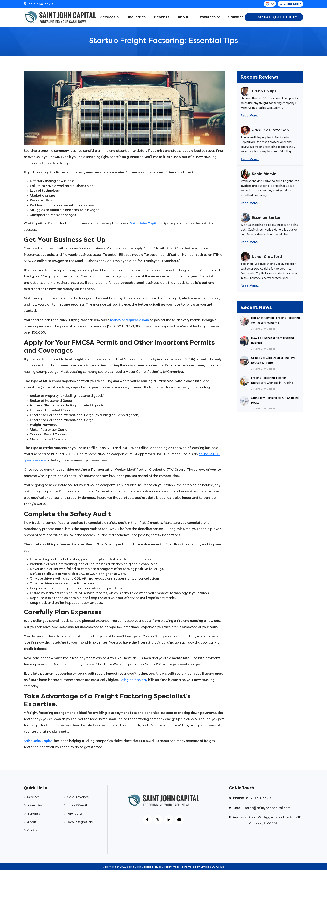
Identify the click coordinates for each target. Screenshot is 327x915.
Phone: (238, 798)
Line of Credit (77, 805)
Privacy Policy (162, 866)
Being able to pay (133, 680)
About (183, 17)
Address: (240, 817)
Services (107, 17)
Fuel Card (74, 813)
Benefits (161, 17)
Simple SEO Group (212, 866)
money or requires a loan (129, 320)
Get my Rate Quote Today (274, 17)
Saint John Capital (38, 741)
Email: (238, 808)
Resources (206, 17)
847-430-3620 (40, 4)
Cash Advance (78, 797)
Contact (235, 17)
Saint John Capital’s (146, 223)
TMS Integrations (80, 822)
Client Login (292, 3)
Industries (137, 17)
